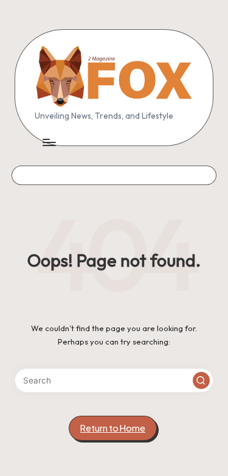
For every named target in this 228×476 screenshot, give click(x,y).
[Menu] (49, 142)
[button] (201, 380)
